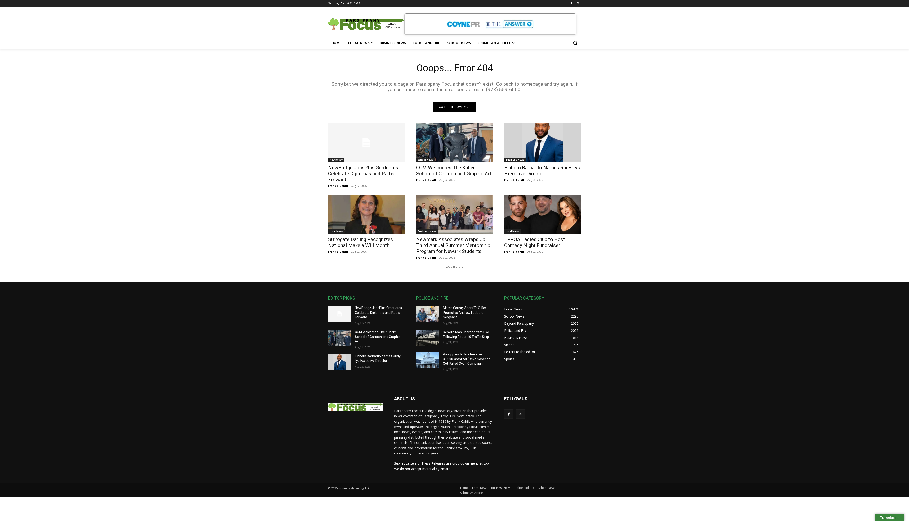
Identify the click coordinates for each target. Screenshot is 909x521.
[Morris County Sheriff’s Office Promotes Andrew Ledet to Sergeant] (427, 314)
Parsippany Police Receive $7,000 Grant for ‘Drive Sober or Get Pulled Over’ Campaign (466, 358)
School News (425, 159)
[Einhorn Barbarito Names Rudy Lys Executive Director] (542, 142)
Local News (336, 231)
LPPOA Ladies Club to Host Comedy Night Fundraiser (534, 242)
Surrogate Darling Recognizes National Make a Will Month (360, 242)
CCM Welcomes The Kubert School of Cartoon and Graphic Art (453, 170)
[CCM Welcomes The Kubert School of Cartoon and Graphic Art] (454, 142)
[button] (575, 43)
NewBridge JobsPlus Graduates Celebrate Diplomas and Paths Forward (363, 173)
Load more (453, 267)
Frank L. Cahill (338, 186)
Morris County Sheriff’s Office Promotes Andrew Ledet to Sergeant (465, 312)
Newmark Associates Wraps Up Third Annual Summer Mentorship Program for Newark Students (453, 245)
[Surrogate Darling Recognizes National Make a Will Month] (366, 214)
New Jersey (336, 159)
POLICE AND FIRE (432, 298)
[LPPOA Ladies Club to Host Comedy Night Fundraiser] (542, 214)
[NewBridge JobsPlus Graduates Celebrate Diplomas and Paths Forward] (366, 142)
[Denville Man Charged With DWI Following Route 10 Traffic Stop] (427, 338)
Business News (515, 159)
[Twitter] (578, 3)
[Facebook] (571, 3)
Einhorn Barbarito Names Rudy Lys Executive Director (542, 170)
